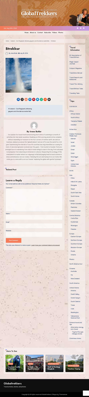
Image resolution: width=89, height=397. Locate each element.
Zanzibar (73, 125)
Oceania (72, 268)
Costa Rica (74, 218)
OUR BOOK (73, 106)
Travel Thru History (75, 84)
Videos (54, 33)
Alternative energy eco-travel (77, 328)
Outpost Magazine (75, 68)
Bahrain (73, 139)
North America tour (75, 264)
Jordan (73, 146)
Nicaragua (74, 225)
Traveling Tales (74, 93)
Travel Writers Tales (76, 89)
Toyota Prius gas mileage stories (77, 333)
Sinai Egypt (74, 157)
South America (74, 283)
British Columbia (76, 204)
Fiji (72, 275)
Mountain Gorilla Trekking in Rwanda (14, 369)
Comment (9, 188)
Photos (60, 33)
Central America (74, 215)
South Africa (75, 117)
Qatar (73, 153)
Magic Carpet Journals (73, 63)
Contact (40, 33)
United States (74, 288)
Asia (70, 175)
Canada (71, 201)
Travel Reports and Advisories (75, 78)
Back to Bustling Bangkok (54, 368)
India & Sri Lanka (76, 182)
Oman (73, 150)
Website (8, 231)
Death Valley (75, 294)
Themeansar (63, 394)
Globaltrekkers (13, 383)
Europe (71, 234)
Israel (72, 142)
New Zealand (75, 279)
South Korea (75, 196)
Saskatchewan (76, 211)
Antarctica (72, 129)
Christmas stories (75, 338)
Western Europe (76, 247)
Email (8, 222)
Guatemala (74, 222)
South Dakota (75, 301)
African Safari (75, 114)
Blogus (54, 394)
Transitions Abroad (75, 73)
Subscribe (47, 33)
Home (27, 33)
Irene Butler (14, 53)
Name (8, 213)
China (72, 178)
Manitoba (74, 207)
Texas (73, 305)
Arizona (73, 290)
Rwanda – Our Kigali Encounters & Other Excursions (34, 370)
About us (33, 33)
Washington (75, 312)
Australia (74, 271)
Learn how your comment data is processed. (45, 245)
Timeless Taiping (74, 369)
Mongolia (74, 185)
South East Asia (76, 193)
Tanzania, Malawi (76, 121)
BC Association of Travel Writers (75, 56)
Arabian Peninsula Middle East (75, 135)
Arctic (71, 171)
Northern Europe (76, 240)
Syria (72, 160)
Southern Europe (76, 244)
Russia (73, 251)
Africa (71, 111)
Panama (73, 229)
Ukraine (73, 255)
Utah (72, 309)
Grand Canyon (75, 298)
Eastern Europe (76, 236)
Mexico (71, 259)
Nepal (73, 189)
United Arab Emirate (75, 165)
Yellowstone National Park (75, 317)
